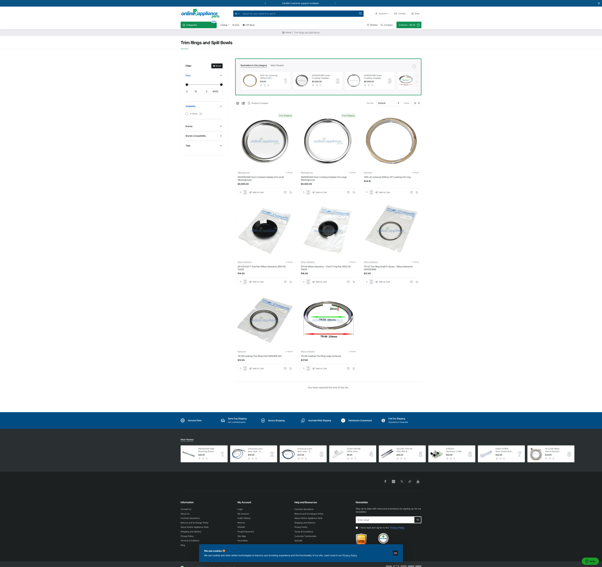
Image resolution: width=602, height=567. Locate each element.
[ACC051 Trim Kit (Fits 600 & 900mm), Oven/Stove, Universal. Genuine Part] (387, 454)
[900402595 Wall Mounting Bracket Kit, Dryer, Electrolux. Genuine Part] (189, 454)
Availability (191, 106)
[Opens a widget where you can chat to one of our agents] (590, 561)
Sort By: (370, 103)
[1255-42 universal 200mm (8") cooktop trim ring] (250, 80)
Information (187, 502)
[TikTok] (409, 481)
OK (395, 553)
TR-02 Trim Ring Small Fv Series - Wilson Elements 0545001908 (388, 268)
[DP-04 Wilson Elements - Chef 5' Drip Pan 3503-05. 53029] (328, 230)
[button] (265, 3)
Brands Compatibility (196, 136)
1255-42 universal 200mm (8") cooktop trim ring (268, 77)
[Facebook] (385, 481)
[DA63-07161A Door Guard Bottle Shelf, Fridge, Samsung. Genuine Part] (486, 454)
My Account (244, 502)
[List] (243, 103)
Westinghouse (244, 172)
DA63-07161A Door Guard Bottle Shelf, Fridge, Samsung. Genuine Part (504, 450)
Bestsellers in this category (254, 65)
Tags (188, 145)
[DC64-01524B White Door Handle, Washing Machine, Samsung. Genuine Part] (338, 454)
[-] (245, 193)
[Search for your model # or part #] (360, 13)
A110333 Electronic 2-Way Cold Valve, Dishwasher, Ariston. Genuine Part (454, 450)
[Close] (599, 3)
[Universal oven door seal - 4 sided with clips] (239, 454)
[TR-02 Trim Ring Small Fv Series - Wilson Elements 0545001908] (391, 230)
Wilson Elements (245, 262)
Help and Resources (305, 502)
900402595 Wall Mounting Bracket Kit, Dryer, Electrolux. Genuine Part (207, 450)
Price (188, 75)
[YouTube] (418, 481)
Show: (406, 103)
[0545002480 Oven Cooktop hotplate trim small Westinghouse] (302, 80)
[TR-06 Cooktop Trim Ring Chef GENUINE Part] (265, 320)
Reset (218, 66)
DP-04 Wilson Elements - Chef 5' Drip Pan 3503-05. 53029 (326, 268)
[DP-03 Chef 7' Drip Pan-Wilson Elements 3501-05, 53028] (265, 230)
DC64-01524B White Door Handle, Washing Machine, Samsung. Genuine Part (355, 450)
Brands (189, 126)
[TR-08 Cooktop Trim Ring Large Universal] (406, 80)
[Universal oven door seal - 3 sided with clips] (288, 454)
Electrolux (368, 172)
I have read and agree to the (381, 527)
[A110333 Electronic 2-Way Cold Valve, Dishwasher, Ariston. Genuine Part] (437, 454)
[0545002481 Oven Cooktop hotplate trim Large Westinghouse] (354, 80)
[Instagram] (393, 481)
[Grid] (237, 103)
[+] (245, 191)
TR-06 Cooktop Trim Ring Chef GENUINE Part (260, 356)
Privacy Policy (349, 555)
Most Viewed (277, 65)
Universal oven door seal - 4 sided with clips (255, 450)
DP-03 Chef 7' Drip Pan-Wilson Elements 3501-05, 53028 (262, 268)
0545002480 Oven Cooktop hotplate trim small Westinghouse (321, 77)
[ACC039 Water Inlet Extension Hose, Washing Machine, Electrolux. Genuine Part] (536, 454)
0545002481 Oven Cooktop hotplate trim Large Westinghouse (373, 77)
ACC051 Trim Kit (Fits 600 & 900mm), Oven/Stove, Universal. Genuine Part (404, 450)
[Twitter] (401, 481)
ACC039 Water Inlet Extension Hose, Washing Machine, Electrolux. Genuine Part (552, 450)
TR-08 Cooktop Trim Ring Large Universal (321, 356)
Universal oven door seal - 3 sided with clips (304, 450)
